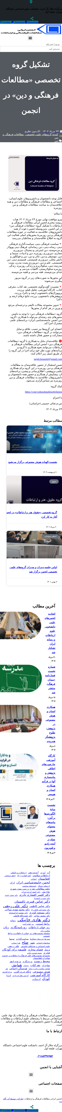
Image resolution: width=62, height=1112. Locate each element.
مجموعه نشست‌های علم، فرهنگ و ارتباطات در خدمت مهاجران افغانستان (26, 956)
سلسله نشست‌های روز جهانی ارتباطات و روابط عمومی (29, 934)
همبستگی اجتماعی (18, 968)
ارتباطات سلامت (41, 875)
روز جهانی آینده (28, 924)
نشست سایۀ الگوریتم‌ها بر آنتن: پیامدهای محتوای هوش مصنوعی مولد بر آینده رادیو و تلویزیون (49, 826)
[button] (30, 38)
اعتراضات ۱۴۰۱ (24, 875)
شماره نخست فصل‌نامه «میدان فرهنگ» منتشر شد (50, 679)
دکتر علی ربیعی (15, 906)
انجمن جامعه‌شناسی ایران (33, 882)
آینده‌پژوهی (33, 872)
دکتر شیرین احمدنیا (42, 898)
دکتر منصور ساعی (42, 916)
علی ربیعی (13, 946)
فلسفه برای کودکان (14, 949)
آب (48, 872)
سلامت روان (45, 931)
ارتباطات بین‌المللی (18, 872)
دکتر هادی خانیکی (34, 919)
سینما (12, 939)
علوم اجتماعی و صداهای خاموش (35, 946)
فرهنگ (47, 950)
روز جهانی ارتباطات (39, 927)
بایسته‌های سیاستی (29, 886)
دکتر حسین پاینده (11, 895)
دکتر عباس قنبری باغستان (32, 901)
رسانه (13, 920)
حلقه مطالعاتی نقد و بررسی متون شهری (30, 888)
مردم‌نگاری (27, 961)
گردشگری (36, 979)
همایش (17, 965)
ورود (57, 44)
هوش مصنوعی (41, 971)
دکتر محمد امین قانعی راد (40, 910)
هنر (6, 969)
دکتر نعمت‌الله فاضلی (22, 916)
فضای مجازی (35, 949)
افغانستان (44, 878)
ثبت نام (49, 44)
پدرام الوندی (7, 972)
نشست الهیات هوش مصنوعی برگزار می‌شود (32, 462)
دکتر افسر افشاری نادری (34, 895)
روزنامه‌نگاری (18, 927)
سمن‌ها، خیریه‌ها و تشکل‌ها (40, 939)
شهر (32, 942)
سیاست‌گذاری (22, 939)
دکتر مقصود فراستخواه (18, 913)
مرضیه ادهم (15, 961)
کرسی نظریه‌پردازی (20, 975)
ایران (12, 882)
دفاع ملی (46, 892)
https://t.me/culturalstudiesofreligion (43, 391)
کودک (46, 979)
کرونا (8, 975)
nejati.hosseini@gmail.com (48, 359)
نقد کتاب (35, 965)
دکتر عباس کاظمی (39, 906)
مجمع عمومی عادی (34, 953)
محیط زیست (42, 961)
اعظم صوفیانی (10, 876)
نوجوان (26, 965)
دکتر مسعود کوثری (39, 912)
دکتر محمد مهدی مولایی (17, 909)
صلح (25, 942)
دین (56, 140)
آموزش (42, 873)
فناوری (46, 953)
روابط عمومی (43, 924)
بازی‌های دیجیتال (44, 886)
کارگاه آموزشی (40, 975)
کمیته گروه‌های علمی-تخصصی (41, 134)
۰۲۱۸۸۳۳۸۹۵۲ (45, 1056)
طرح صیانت (15, 943)
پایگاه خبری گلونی (22, 971)
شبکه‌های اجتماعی (43, 943)
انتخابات (34, 879)
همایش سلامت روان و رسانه (39, 969)
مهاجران (46, 965)
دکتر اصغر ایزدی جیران (30, 892)
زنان (6, 927)
